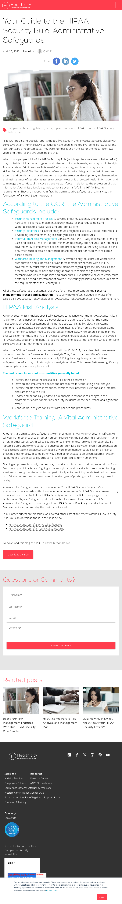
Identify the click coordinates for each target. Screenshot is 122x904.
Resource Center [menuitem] (39, 778)
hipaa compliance (65, 128)
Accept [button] (102, 897)
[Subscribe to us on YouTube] (108, 755)
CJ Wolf (47, 51)
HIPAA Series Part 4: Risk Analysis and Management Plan (60, 723)
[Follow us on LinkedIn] (69, 755)
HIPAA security (86, 128)
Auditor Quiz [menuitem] (37, 792)
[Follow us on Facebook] (77, 755)
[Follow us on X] (85, 755)
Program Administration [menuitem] (16, 792)
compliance (15, 128)
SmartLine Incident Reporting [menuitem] (19, 797)
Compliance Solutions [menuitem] (15, 783)
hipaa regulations (33, 128)
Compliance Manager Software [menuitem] (20, 788)
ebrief (17, 132)
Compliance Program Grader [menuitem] (45, 797)
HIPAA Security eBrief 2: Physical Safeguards (35, 524)
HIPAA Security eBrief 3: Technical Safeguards (36, 528)
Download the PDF (18, 554)
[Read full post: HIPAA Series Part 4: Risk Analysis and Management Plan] (61, 700)
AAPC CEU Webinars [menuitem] (41, 783)
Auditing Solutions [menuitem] (14, 778)
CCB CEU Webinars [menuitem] (40, 788)
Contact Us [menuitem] (10, 818)
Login (14, 16)
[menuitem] (20, 773)
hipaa (49, 128)
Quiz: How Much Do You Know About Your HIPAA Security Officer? (98, 723)
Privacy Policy (52, 890)
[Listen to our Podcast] (100, 755)
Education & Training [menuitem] (15, 802)
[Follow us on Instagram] (92, 755)
